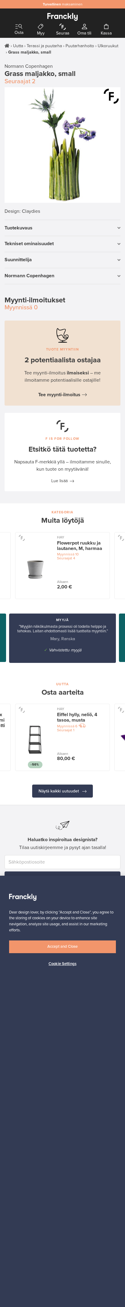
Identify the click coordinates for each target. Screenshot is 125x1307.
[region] (62, 1091)
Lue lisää (59, 480)
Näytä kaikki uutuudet (59, 791)
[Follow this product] (21, 538)
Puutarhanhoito (80, 45)
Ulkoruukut (108, 45)
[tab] (62, 228)
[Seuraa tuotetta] (111, 96)
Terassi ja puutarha (44, 45)
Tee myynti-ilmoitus (59, 395)
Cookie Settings (62, 963)
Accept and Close (62, 946)
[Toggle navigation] (18, 27)
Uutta (18, 45)
